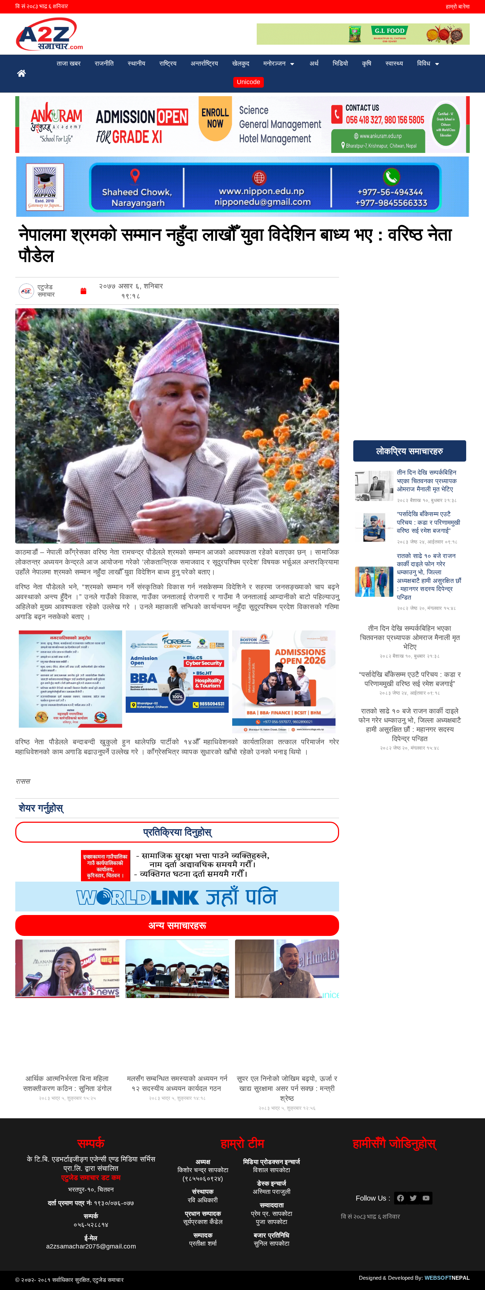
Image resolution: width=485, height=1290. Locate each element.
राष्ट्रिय (167, 63)
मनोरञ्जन (274, 63)
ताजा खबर (69, 63)
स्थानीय (136, 63)
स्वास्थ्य (394, 63)
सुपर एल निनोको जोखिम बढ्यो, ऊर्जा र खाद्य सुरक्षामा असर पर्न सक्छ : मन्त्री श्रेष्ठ (287, 1088)
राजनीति (104, 63)
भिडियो (340, 63)
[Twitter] (413, 1198)
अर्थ (314, 63)
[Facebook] (400, 1198)
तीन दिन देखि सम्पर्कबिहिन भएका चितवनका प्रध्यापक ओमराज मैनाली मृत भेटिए (410, 637)
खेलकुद (240, 63)
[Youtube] (426, 1198)
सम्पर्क (90, 1143)
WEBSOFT (447, 1278)
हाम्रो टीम (242, 1143)
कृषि (366, 63)
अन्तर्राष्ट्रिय (204, 63)
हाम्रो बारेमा (458, 7)
